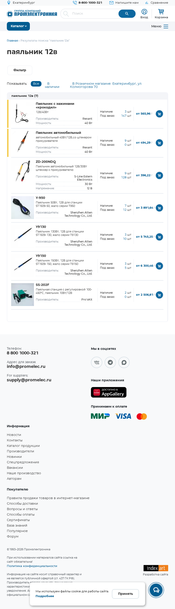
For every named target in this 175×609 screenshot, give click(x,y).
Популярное (17, 531)
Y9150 (41, 256)
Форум (12, 536)
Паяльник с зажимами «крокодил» (55, 105)
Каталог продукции (23, 446)
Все (36, 83)
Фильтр (19, 70)
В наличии (52, 85)
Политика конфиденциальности (32, 566)
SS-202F (42, 285)
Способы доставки (22, 503)
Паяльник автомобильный (58, 132)
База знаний (17, 525)
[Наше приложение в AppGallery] (108, 392)
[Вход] (144, 12)
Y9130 (41, 227)
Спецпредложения (23, 462)
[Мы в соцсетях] (96, 362)
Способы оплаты (21, 514)
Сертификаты (18, 520)
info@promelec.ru (26, 367)
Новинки (14, 457)
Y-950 (40, 198)
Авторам (14, 478)
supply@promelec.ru (29, 380)
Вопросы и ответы (22, 509)
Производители (20, 451)
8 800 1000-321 (22, 353)
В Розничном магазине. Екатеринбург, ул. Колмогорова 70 (106, 85)
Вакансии (15, 467)
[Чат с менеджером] (156, 590)
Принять (125, 594)
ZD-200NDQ (46, 161)
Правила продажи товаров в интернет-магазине (48, 498)
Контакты (15, 440)
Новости (14, 435)
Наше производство (24, 473)
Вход (144, 17)
